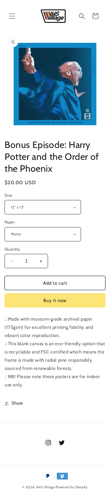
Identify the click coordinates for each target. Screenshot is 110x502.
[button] (12, 16)
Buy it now (55, 300)
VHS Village (45, 487)
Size (9, 195)
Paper (10, 221)
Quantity (12, 249)
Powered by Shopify (72, 487)
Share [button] (17, 403)
